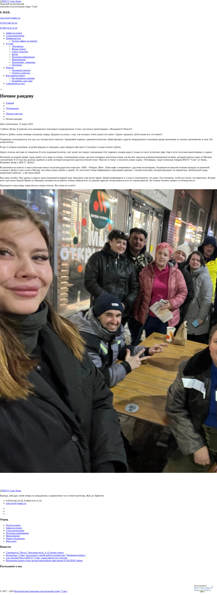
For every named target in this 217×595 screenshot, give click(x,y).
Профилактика (13, 38)
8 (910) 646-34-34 (8, 23)
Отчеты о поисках (21, 73)
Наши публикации (15, 538)
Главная (10, 103)
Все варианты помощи (23, 78)
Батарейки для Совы (22, 81)
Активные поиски (21, 70)
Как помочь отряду (15, 75)
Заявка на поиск (14, 33)
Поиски (10, 67)
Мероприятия (19, 59)
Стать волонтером (15, 35)
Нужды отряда (13, 525)
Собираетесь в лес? (15, 83)
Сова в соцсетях (20, 51)
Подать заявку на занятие (24, 41)
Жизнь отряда (19, 49)
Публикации (12, 108)
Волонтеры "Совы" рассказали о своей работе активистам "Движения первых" (46, 555)
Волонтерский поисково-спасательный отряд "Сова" (41, 591)
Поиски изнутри (14, 113)
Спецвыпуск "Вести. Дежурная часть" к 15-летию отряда (35, 552)
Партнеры (17, 65)
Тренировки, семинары (23, 62)
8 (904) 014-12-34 (8, 28)
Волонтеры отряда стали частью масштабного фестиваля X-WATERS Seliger (44, 560)
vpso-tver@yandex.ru (10, 18)
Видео (15, 54)
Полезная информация (23, 57)
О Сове (9, 43)
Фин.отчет (11, 541)
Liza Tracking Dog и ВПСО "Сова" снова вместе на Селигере (36, 558)
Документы (17, 46)
